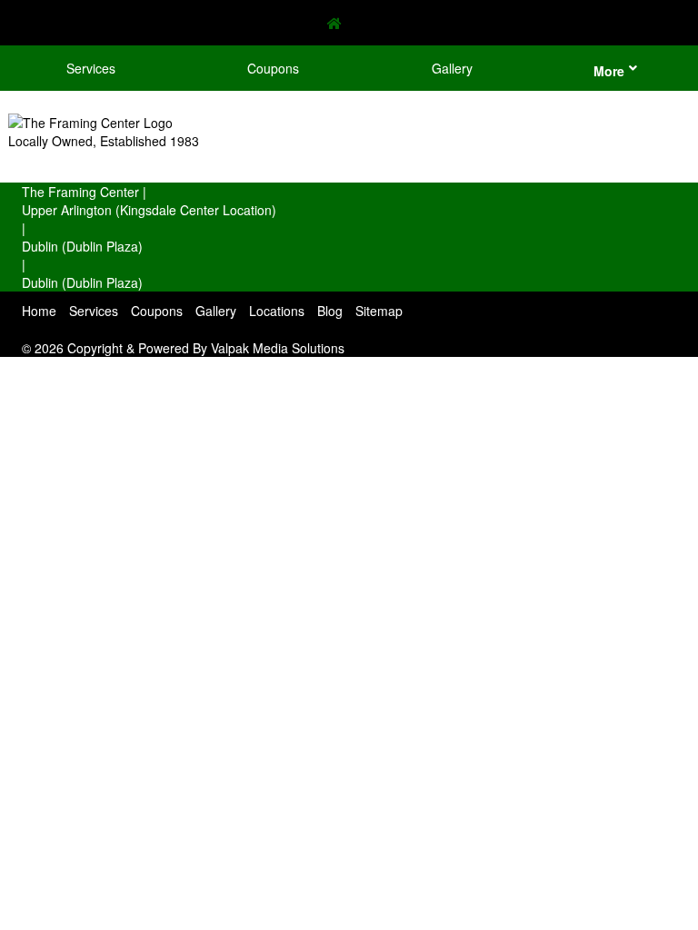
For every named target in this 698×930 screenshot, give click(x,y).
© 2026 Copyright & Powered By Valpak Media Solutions (183, 348)
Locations (276, 311)
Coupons (273, 68)
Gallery (452, 68)
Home (39, 311)
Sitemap (379, 311)
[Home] (349, 23)
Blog (330, 311)
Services (90, 68)
